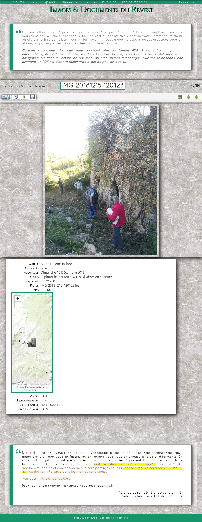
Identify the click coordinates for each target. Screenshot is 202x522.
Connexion (187, 2)
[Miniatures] (180, 97)
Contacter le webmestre (114, 518)
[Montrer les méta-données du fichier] (24, 97)
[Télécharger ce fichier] (32, 97)
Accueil (8, 86)
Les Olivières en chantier (94, 277)
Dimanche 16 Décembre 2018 (63, 272)
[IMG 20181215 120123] (32, 342)
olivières (39, 86)
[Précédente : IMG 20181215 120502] (188, 97)
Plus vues (109, 2)
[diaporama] (16, 97)
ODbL (32, 390)
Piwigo (93, 518)
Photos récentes (134, 2)
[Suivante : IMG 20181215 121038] (197, 97)
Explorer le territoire (56, 277)
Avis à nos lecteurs (55, 478)
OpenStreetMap (26, 386)
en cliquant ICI (100, 486)
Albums (18, 2)
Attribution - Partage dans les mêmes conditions (67, 472)
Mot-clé (25, 86)
